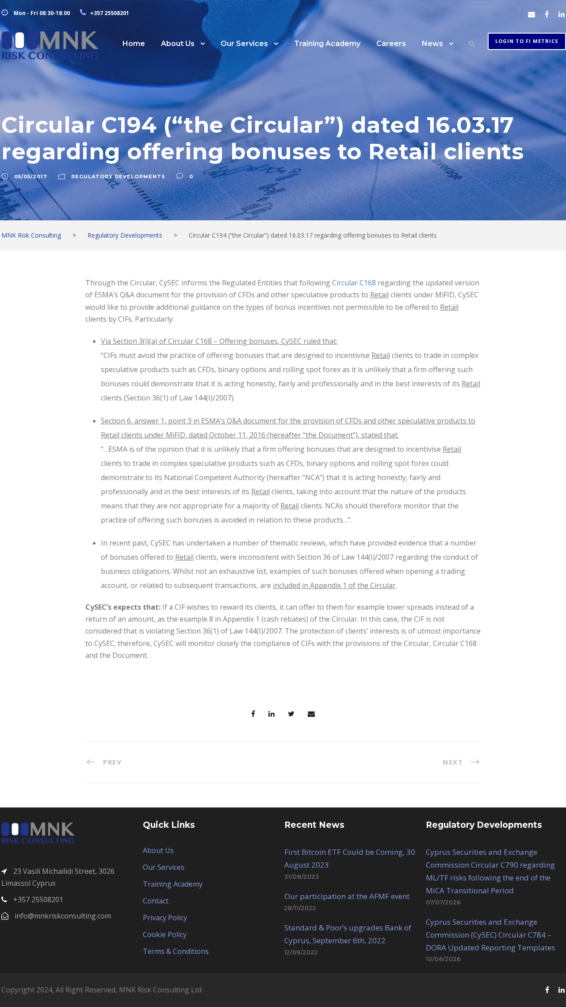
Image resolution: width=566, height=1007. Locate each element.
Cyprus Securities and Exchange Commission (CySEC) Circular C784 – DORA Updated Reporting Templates (490, 935)
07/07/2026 (443, 902)
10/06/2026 (443, 958)
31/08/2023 (301, 876)
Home (133, 43)
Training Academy (327, 43)
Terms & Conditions (176, 951)
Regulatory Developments (118, 176)
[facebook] (547, 14)
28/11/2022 (300, 907)
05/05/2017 (30, 176)
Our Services (244, 43)
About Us (178, 43)
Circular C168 (354, 283)
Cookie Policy (165, 934)
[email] (531, 14)
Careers (391, 43)
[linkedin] (561, 14)
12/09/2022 (301, 952)
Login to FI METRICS (526, 41)
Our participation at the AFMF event (346, 896)
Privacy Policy (165, 917)
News (432, 43)
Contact (155, 901)
